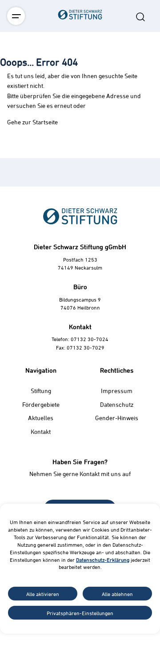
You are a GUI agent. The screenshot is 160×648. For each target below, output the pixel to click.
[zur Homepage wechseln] (80, 64)
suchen (140, 17)
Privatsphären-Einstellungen (80, 613)
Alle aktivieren (42, 594)
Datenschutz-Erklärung (102, 560)
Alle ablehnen (117, 594)
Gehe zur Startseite (32, 122)
